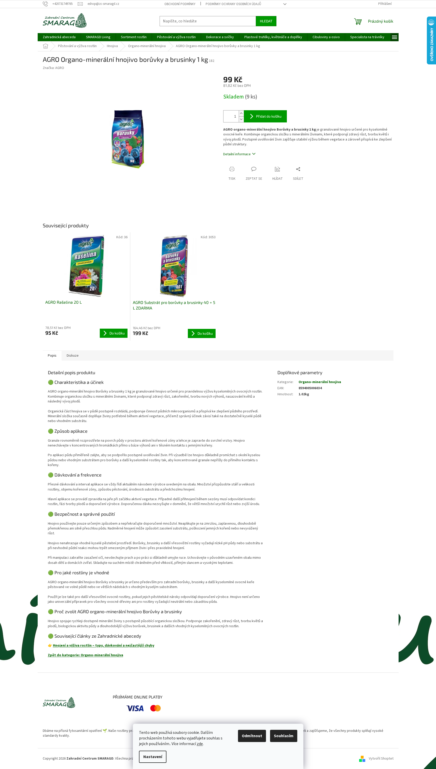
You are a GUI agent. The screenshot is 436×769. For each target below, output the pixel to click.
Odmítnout (252, 736)
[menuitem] (59, 37)
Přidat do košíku (269, 116)
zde (200, 744)
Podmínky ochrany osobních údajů (233, 4)
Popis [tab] (52, 355)
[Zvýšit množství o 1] (241, 113)
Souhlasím (283, 736)
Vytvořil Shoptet (381, 758)
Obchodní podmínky (179, 4)
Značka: (53, 68)
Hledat (266, 21)
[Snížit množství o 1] (241, 119)
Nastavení (152, 757)
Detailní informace (237, 154)
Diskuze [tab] (73, 355)
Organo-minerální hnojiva (320, 382)
